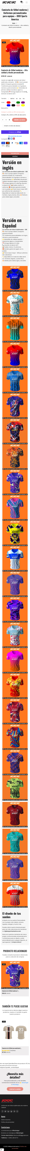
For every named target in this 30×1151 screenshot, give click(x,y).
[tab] (15, 153)
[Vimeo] (14, 1111)
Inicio (13, 23)
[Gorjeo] (5, 1111)
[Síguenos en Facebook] (9, 138)
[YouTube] (11, 1111)
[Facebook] (2, 1111)
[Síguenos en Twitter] (11, 138)
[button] (2, 1149)
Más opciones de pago (15, 136)
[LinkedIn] (8, 1111)
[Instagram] (17, 1111)
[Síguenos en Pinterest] (14, 138)
